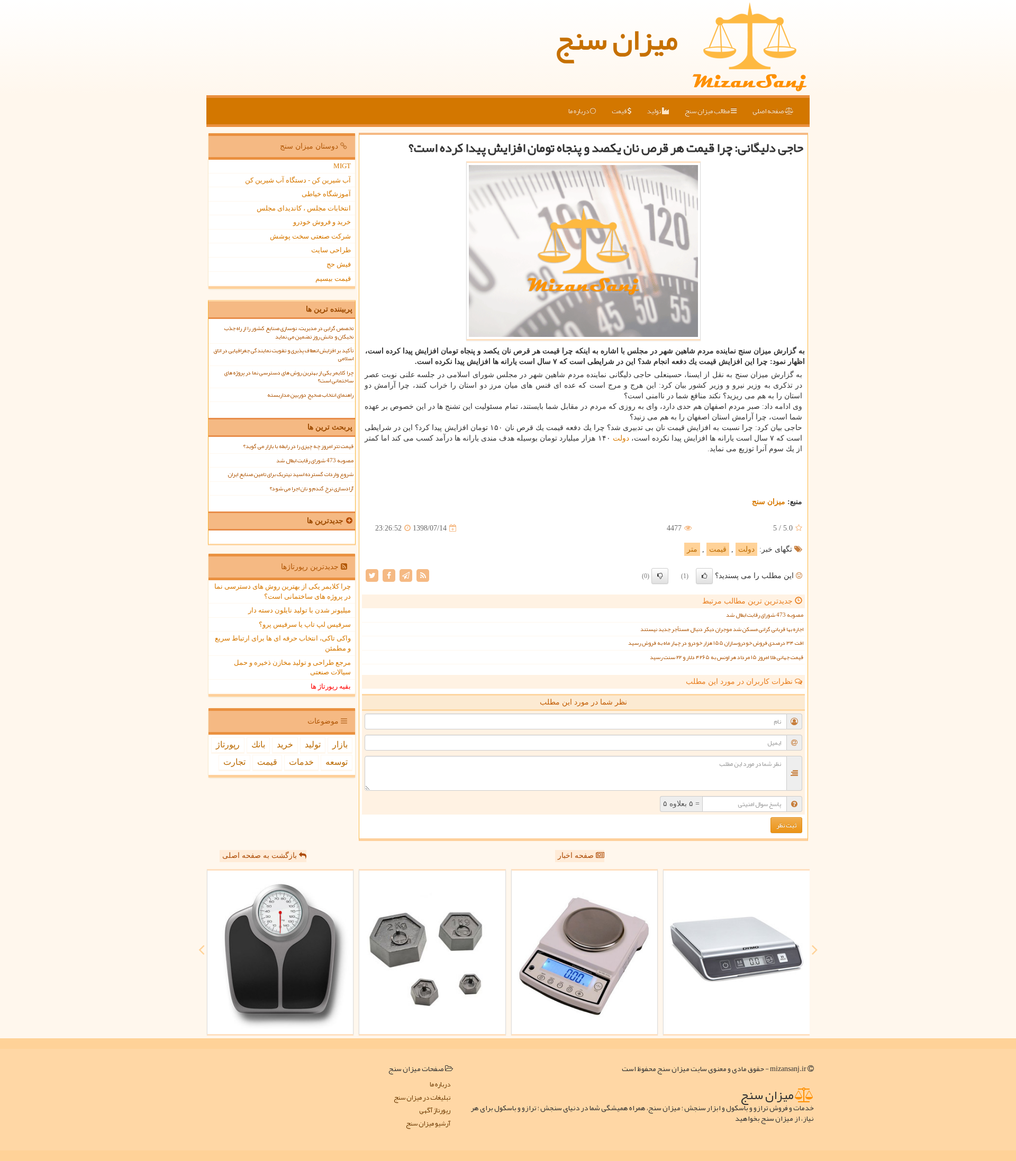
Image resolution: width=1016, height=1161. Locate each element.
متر (692, 549)
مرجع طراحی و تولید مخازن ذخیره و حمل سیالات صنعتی (292, 668)
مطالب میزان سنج (708, 111)
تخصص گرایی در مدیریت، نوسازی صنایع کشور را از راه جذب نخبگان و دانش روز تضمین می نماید (288, 332)
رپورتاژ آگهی (434, 1110)
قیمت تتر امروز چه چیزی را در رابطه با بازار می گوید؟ (298, 446)
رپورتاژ (228, 744)
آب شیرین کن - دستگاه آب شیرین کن (298, 180)
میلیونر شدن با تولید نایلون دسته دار (299, 610)
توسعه (336, 761)
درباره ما (579, 111)
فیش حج (338, 264)
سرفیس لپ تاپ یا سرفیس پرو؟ (305, 624)
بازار (340, 744)
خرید (285, 744)
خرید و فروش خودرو (322, 222)
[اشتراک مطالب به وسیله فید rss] (422, 575)
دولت (621, 438)
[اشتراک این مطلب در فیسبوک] (389, 575)
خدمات (301, 761)
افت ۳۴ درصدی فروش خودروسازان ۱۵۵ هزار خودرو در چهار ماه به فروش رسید (715, 642)
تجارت (234, 761)
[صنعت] (432, 952)
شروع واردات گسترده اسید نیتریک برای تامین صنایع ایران (290, 474)
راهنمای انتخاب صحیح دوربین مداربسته (310, 394)
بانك (258, 744)
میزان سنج (616, 39)
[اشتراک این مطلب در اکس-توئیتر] (372, 575)
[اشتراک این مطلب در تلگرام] (405, 575)
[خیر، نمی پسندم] (659, 576)
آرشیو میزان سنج (428, 1124)
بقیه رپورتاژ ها (331, 686)
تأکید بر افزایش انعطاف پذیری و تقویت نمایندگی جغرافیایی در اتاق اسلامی (283, 354)
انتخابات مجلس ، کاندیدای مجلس (304, 208)
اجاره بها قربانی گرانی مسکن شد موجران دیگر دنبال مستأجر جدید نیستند (721, 629)
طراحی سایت (331, 250)
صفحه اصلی (768, 111)
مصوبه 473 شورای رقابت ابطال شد (764, 614)
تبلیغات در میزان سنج (422, 1098)
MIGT (342, 166)
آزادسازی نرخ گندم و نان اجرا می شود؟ (311, 488)
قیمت (620, 111)
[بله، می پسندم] (704, 576)
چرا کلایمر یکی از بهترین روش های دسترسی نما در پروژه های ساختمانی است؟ (288, 376)
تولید (654, 111)
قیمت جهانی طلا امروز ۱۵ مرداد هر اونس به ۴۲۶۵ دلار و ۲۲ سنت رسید (726, 657)
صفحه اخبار (577, 856)
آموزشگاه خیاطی (326, 194)
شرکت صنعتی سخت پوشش (310, 236)
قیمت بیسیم (333, 278)
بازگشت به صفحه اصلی (260, 856)
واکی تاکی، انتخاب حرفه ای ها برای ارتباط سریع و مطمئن (283, 643)
